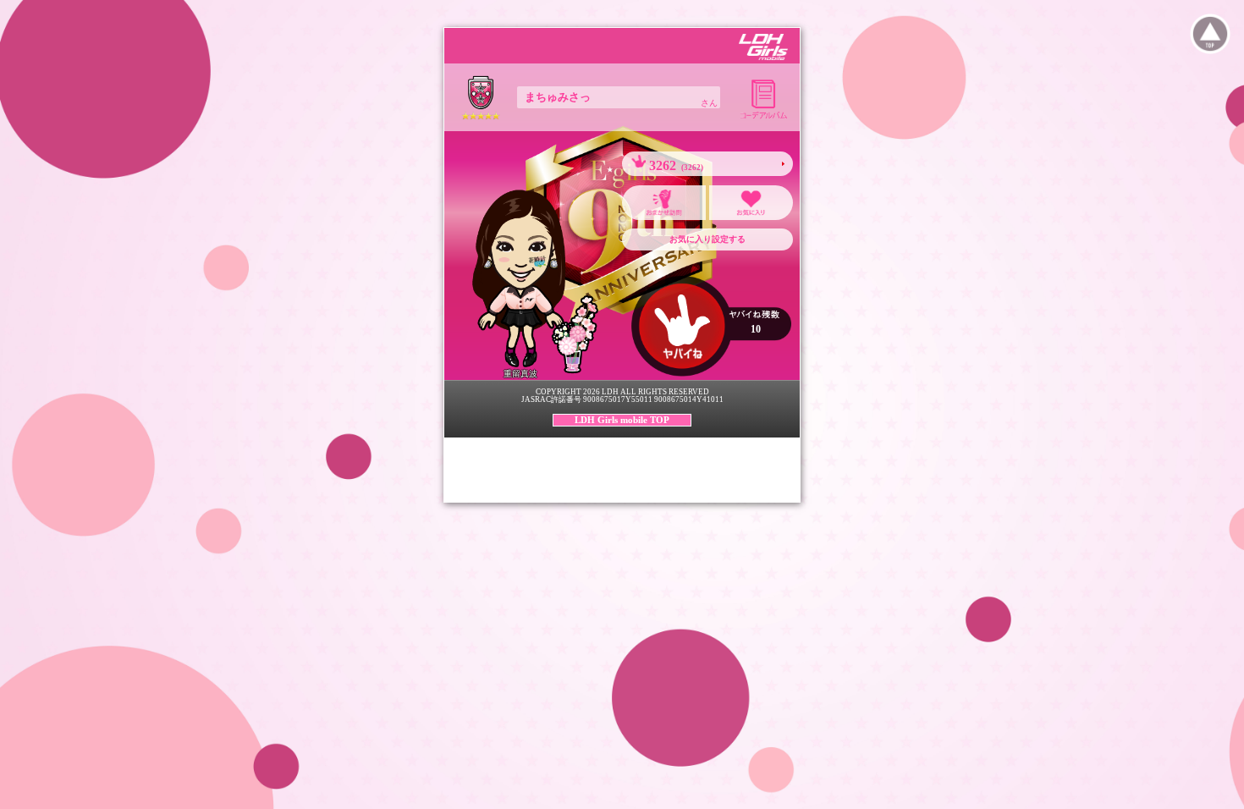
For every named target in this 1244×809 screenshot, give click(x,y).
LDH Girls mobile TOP (622, 420)
